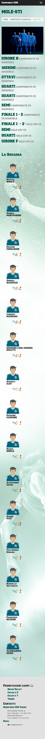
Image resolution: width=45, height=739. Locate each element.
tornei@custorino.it (16, 725)
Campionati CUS (10, 2)
